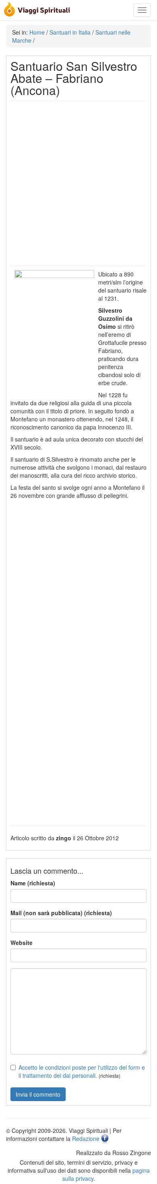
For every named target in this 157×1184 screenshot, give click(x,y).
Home (37, 32)
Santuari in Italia (70, 32)
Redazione (85, 1138)
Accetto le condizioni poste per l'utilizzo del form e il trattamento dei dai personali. (82, 1071)
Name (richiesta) (32, 883)
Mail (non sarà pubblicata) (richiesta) (61, 913)
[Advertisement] (78, 183)
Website (21, 943)
